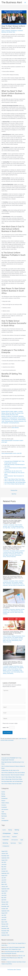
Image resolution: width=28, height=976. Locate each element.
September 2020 (5, 888)
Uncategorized (5, 820)
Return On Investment (18, 585)
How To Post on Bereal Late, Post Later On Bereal (13, 772)
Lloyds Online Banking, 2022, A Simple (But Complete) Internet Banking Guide (12, 663)
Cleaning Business (9, 421)
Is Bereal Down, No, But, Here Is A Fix (13, 471)
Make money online (10, 555)
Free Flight (13, 527)
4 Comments (6, 609)
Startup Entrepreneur (11, 556)
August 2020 (4, 891)
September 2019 (5, 910)
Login (3, 811)
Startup (4, 556)
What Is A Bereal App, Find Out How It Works (14, 480)
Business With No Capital (7, 411)
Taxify (3, 421)
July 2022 (4, 862)
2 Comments (6, 666)
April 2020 (4, 899)
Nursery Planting (5, 414)
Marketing (4, 32)
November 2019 (5, 906)
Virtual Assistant (21, 418)
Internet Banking (14, 639)
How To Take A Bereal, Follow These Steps (14, 479)
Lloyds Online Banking (15, 671)
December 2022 (5, 855)
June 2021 (18, 527)
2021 (9, 526)
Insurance (4, 805)
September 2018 (5, 935)
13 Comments (6, 550)
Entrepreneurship (13, 553)
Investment (20, 30)
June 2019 (4, 917)
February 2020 (5, 902)
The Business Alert (11, 2)
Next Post (14, 493)
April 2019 (4, 919)
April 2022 (4, 868)
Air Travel (12, 526)
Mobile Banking (15, 640)
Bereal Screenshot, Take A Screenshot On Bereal (13, 774)
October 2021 (5, 871)
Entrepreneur (14, 30)
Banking (17, 526)
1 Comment (5, 524)
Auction (3, 791)
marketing (5, 613)
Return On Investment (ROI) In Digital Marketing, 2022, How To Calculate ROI (13, 578)
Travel (16, 524)
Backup (3, 794)
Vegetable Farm (5, 418)
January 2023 (5, 853)
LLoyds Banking (15, 670)
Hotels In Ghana (5, 802)
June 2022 (4, 864)
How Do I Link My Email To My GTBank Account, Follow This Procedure (13, 957)
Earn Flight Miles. (6, 527)
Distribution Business (18, 421)
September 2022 (5, 857)
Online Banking (10, 673)
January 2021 (5, 886)
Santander (9, 641)
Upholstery (21, 416)
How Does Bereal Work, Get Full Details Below (15, 482)
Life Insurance (5, 809)
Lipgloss (15, 411)
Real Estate (4, 816)
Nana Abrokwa (15, 427)
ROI (24, 585)
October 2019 (5, 908)
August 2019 (4, 913)
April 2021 (4, 882)
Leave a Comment (6, 30)
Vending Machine (13, 418)
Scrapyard (8, 416)
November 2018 (5, 930)
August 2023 (4, 851)
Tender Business (22, 419)
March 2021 (4, 884)
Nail (10, 413)
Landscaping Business (14, 422)
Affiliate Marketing (14, 610)
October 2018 (5, 932)
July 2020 (4, 893)
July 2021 (4, 877)
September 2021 (5, 873)
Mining (7, 413)
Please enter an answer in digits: (10, 723)
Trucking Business (6, 419)
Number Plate (20, 413)
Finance (17, 550)
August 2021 (4, 875)
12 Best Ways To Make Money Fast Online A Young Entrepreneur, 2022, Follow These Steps (14, 548)
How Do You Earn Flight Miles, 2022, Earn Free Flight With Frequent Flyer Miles (12, 522)
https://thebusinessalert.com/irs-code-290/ (12, 453)
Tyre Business (15, 416)
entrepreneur (5, 553)
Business (21, 526)
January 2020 (5, 904)
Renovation (12, 414)
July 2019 (4, 915)
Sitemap (19, 969)
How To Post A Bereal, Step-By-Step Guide (14, 483)
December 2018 (5, 928)
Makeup (3, 413)
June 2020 (4, 895)
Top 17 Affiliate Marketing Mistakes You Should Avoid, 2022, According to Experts (14, 606)
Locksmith (20, 411)
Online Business (18, 555)
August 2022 (4, 860)
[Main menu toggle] (25, 2)
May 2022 (4, 866)
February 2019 (5, 924)
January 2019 (5, 926)
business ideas (6, 612)
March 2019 (4, 921)
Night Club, (14, 413)
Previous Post (14, 490)
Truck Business (13, 419)
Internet (18, 553)
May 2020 (4, 897)
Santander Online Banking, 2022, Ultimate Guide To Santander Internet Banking (13, 633)
